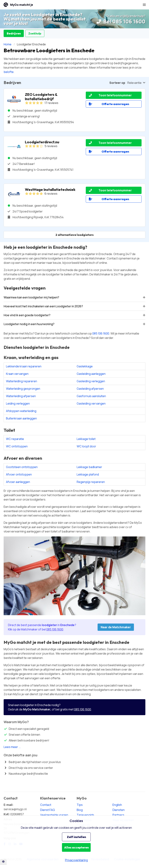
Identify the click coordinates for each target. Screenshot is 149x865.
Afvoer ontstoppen (19, 474)
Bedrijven (14, 33)
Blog (80, 810)
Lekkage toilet (86, 439)
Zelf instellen (76, 837)
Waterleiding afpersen (21, 396)
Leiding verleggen (18, 403)
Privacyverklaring (76, 860)
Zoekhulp (34, 33)
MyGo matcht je (21, 5)
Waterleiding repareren (21, 381)
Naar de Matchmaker (116, 627)
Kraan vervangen (17, 374)
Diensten (118, 810)
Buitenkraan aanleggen (21, 418)
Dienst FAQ (47, 810)
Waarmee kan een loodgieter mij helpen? (31, 297)
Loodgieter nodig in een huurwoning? (29, 324)
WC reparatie (15, 439)
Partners (118, 815)
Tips (80, 805)
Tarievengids (85, 815)
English (117, 805)
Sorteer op (117, 83)
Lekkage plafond (88, 474)
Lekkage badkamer (89, 467)
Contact (45, 805)
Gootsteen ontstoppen (22, 467)
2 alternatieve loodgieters (74, 235)
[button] (144, 4)
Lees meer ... (12, 747)
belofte (9, 72)
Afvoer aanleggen (18, 482)
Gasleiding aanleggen (91, 374)
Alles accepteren (76, 847)
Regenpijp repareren (91, 482)
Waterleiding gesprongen (23, 389)
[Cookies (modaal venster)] (3, 862)
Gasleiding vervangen (91, 403)
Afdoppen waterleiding (21, 411)
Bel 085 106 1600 (123, 21)
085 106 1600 (100, 333)
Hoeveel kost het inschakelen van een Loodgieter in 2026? (43, 306)
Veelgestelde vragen (54, 815)
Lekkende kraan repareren (23, 366)
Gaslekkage (85, 366)
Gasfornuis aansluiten (91, 396)
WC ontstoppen (17, 446)
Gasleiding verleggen (91, 381)
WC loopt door (86, 446)
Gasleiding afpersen (90, 389)
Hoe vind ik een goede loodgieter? (27, 315)
